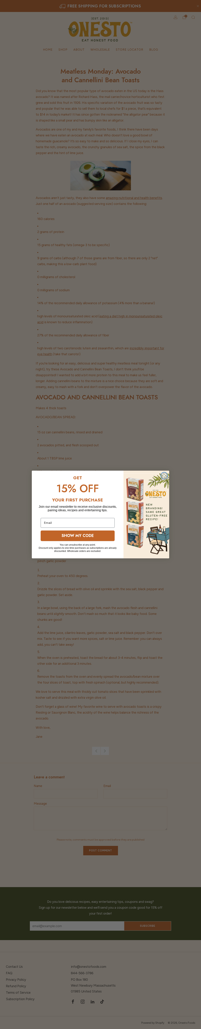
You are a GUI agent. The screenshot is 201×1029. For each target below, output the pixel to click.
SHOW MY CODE (77, 536)
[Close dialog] (164, 475)
